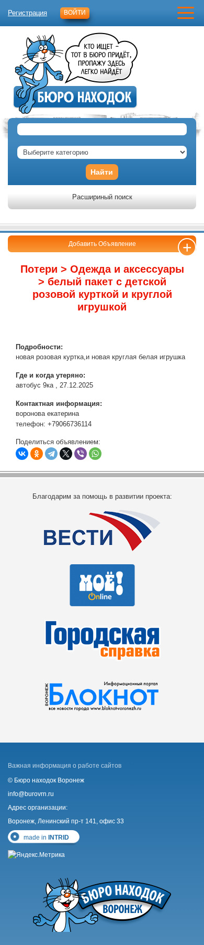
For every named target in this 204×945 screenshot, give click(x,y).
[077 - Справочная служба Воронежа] (102, 640)
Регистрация (27, 13)
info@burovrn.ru (31, 794)
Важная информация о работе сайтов (64, 765)
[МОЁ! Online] (102, 585)
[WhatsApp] (95, 453)
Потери (39, 269)
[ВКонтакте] (22, 453)
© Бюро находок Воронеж (46, 780)
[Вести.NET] (102, 530)
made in (46, 837)
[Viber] (80, 453)
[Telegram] (51, 453)
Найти (101, 172)
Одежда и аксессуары (127, 269)
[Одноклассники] (36, 453)
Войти (75, 12)
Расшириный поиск (102, 197)
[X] (66, 453)
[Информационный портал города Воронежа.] (102, 695)
